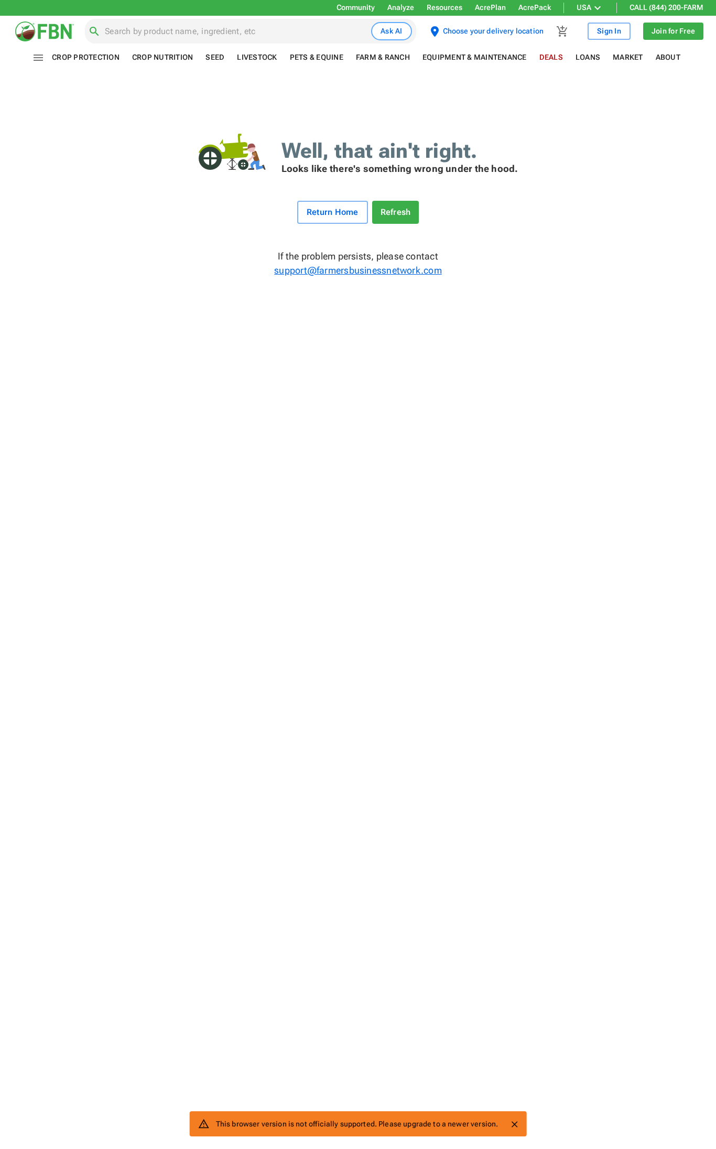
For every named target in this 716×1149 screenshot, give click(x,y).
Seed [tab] (214, 57)
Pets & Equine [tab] (316, 57)
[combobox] (236, 31)
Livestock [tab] (257, 57)
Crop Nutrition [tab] (162, 57)
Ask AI (392, 31)
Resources (444, 7)
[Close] (514, 1124)
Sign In (609, 31)
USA (584, 7)
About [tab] (668, 57)
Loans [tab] (588, 57)
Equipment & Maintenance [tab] (474, 57)
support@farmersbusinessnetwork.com (357, 270)
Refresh (396, 212)
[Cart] (562, 31)
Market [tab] (628, 57)
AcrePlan (490, 7)
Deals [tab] (551, 57)
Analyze (400, 7)
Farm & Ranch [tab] (383, 57)
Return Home (333, 212)
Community (356, 7)
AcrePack (534, 7)
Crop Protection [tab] (86, 57)
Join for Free (673, 31)
